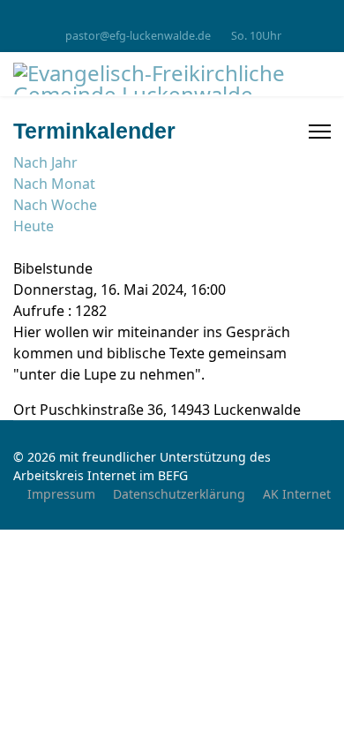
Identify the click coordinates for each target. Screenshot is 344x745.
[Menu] (320, 131)
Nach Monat (54, 183)
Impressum (61, 493)
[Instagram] (172, 16)
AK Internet (297, 493)
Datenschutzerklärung (179, 493)
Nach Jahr (45, 162)
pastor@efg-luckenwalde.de (138, 35)
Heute (33, 226)
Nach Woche (55, 204)
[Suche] (18, 247)
